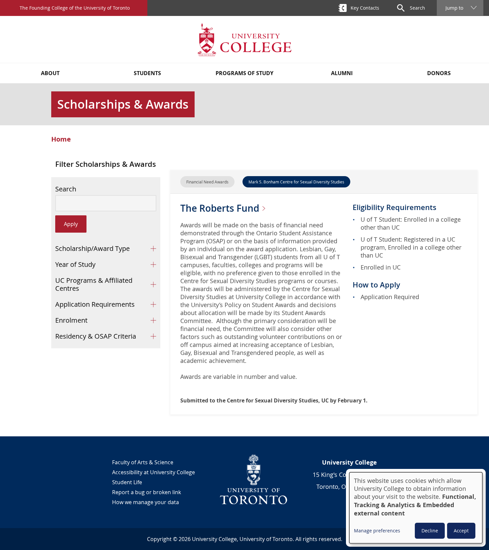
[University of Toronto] (254, 479)
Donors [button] (439, 73)
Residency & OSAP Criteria (95, 336)
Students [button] (147, 73)
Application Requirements (95, 304)
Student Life (127, 482)
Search (65, 189)
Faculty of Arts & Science (142, 462)
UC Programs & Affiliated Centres (93, 284)
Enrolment (71, 320)
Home (61, 139)
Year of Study (75, 264)
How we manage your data (145, 502)
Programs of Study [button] (244, 73)
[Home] (244, 39)
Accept (461, 530)
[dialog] (415, 507)
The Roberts (220, 208)
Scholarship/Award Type (92, 248)
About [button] (50, 73)
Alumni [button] (342, 73)
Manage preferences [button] (377, 530)
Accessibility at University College (153, 472)
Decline (429, 530)
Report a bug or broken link (146, 492)
